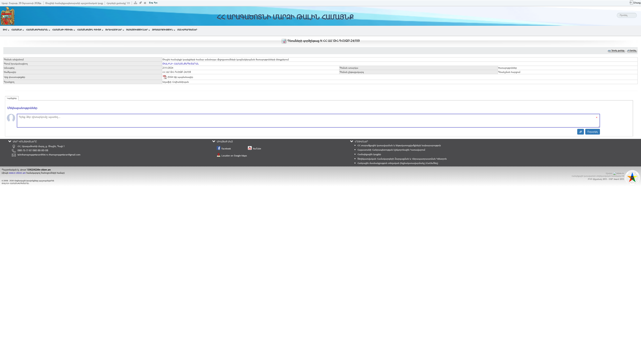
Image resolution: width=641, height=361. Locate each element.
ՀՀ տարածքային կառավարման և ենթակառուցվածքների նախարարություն (399, 145)
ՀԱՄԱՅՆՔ (16, 29)
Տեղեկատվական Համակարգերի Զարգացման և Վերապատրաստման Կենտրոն (402, 158)
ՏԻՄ (5, 29)
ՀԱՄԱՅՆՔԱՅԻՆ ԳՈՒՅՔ (89, 29)
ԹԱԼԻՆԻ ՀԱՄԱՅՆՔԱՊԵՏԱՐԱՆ (180, 63)
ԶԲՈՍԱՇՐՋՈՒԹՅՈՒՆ (162, 29)
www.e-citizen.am (17, 172)
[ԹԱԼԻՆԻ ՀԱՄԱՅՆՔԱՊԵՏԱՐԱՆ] (7, 15)
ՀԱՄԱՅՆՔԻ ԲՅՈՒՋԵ (62, 29)
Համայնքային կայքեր (369, 154)
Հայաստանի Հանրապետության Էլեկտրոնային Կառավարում (391, 149)
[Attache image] (580, 132)
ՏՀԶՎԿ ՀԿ (620, 173)
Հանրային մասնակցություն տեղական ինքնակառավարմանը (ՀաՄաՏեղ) (397, 163)
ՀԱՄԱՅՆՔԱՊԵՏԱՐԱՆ (37, 29)
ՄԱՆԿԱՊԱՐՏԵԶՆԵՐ (187, 29)
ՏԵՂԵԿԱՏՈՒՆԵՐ (113, 29)
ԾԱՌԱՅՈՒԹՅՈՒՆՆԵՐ (137, 29)
